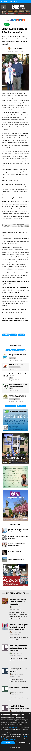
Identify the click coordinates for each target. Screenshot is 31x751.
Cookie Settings (5, 739)
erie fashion (6, 334)
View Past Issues (7, 462)
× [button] (29, 713)
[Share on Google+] (17, 20)
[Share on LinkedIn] (20, 20)
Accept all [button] (8, 743)
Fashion (7, 24)
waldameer (21, 334)
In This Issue (25, 462)
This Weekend (21, 350)
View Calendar (21, 405)
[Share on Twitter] (14, 20)
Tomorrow (13, 350)
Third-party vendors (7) (14, 727)
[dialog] (15, 731)
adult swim (13, 334)
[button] (15, 747)
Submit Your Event (10, 405)
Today (7, 350)
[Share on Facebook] (11, 20)
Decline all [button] (22, 743)
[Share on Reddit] (23, 20)
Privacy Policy (13, 739)
